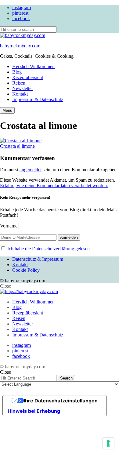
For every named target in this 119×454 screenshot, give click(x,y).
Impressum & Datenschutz (37, 99)
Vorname (8, 225)
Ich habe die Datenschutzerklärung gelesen (48, 248)
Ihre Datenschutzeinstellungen (61, 401)
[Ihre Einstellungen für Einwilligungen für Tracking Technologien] (108, 443)
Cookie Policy (26, 270)
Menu (7, 110)
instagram (21, 7)
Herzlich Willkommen (33, 66)
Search (66, 378)
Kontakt (20, 93)
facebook (21, 18)
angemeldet (30, 169)
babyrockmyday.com (20, 45)
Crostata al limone (17, 146)
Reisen (18, 82)
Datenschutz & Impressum (37, 259)
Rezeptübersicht (27, 77)
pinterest (20, 13)
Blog (17, 71)
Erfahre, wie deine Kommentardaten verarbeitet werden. (54, 185)
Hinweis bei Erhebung (34, 411)
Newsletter (22, 88)
